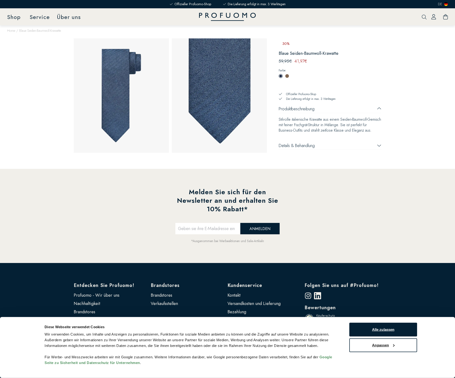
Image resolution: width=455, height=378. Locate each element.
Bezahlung (237, 312)
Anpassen (380, 345)
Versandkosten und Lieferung (254, 303)
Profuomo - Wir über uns (96, 295)
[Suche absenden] (424, 17)
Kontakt (234, 295)
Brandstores (84, 312)
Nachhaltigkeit (87, 303)
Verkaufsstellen (164, 303)
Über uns (69, 17)
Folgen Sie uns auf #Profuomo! (342, 285)
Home (11, 30)
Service (40, 17)
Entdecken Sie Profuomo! (104, 285)
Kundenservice (245, 285)
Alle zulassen (383, 329)
